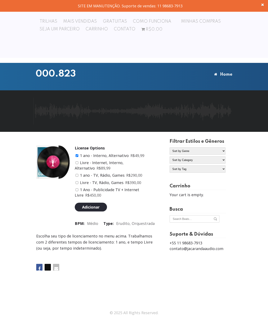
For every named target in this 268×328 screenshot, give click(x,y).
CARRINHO (97, 29)
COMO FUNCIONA (152, 21)
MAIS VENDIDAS (80, 21)
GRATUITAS (115, 21)
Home (226, 75)
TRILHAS (48, 21)
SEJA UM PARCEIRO (60, 29)
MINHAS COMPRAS (201, 21)
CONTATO (124, 29)
